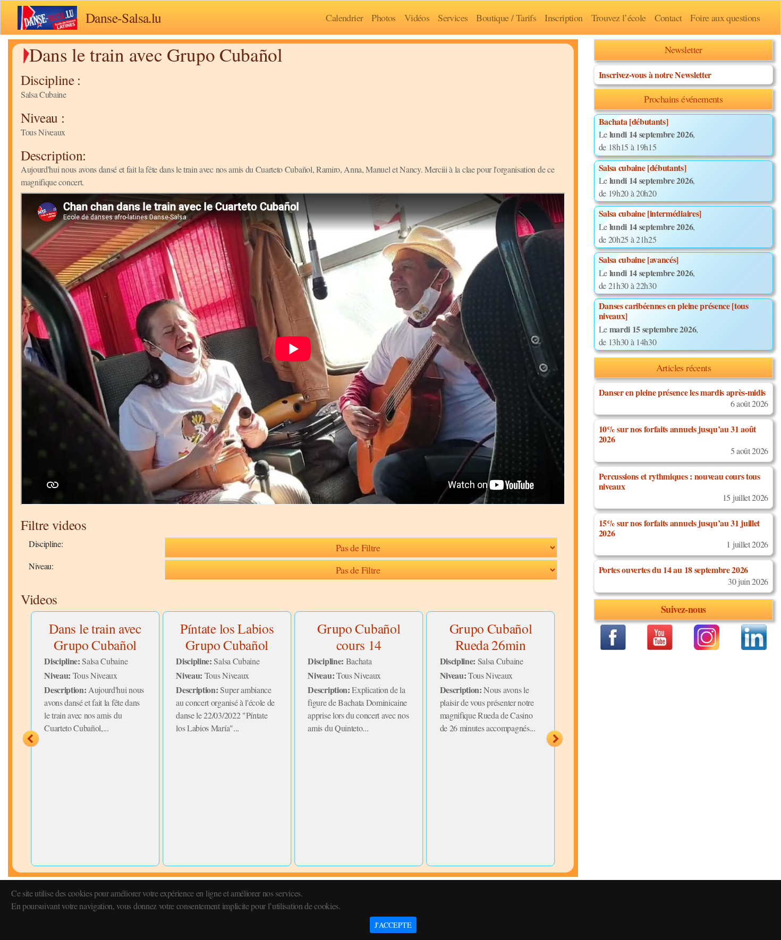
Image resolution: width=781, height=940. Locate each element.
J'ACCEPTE (393, 925)
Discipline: (46, 543)
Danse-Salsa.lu (124, 17)
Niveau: (41, 565)
